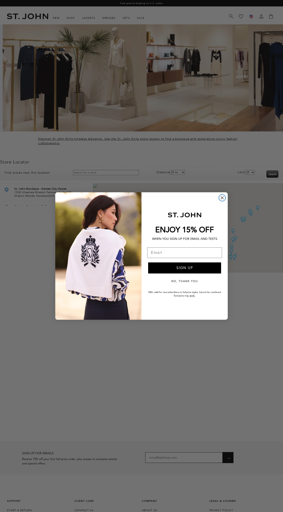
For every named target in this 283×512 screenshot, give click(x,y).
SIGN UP (184, 268)
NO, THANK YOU (184, 281)
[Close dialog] (222, 197)
